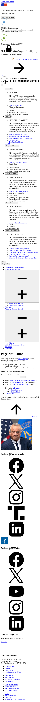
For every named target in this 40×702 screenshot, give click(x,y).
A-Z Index (16, 388)
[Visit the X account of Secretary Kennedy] (16, 488)
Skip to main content (7, 2)
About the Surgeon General (14, 309)
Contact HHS (9, 393)
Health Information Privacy (21, 384)
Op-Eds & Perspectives (16, 305)
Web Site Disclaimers (12, 688)
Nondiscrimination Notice (13, 672)
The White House (10, 696)
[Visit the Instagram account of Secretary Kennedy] (16, 504)
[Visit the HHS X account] (16, 583)
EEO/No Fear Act (11, 690)
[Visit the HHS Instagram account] (16, 614)
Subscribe (4, 642)
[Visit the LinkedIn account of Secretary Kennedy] (16, 536)
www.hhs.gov (23, 359)
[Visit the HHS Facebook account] (16, 567)
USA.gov (8, 697)
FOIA (7, 694)
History (11, 343)
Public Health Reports (16, 303)
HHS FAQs (9, 670)
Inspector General (10, 686)
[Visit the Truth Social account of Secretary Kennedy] (16, 520)
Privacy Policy (9, 681)
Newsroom (8, 347)
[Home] (20, 83)
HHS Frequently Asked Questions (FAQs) (23, 380)
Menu (3, 261)
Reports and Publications (13, 269)
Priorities (8, 307)
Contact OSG (9, 349)
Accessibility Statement (12, 679)
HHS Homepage (16, 390)
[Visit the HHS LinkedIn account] (16, 630)
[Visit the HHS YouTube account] (16, 598)
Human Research (17, 382)
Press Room (9, 675)
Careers (7, 668)
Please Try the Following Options (12, 375)
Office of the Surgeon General (15, 267)
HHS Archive (15, 392)
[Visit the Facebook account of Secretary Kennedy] (16, 472)
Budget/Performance (11, 685)
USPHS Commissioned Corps (15, 345)
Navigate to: (5, 264)
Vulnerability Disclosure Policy (15, 699)
